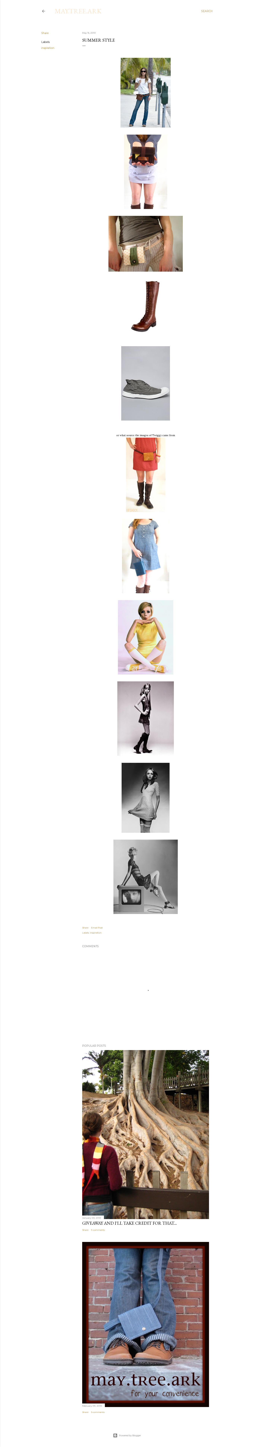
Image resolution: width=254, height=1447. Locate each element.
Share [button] (45, 33)
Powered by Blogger (130, 1435)
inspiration (47, 48)
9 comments (98, 1230)
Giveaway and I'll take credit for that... (129, 1223)
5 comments (98, 1412)
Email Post (97, 927)
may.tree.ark (78, 11)
